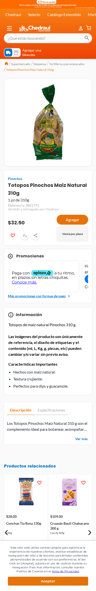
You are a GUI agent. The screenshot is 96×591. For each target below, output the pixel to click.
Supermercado (20, 64)
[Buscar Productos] (87, 38)
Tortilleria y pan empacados (66, 64)
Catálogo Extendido (64, 14)
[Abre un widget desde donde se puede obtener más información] (76, 582)
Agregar (72, 219)
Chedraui (13, 14)
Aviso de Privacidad (65, 571)
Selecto (34, 14)
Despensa (39, 64)
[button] (9, 28)
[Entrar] (81, 28)
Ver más (81, 439)
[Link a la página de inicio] (6, 64)
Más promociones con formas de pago (37, 296)
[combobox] (48, 38)
